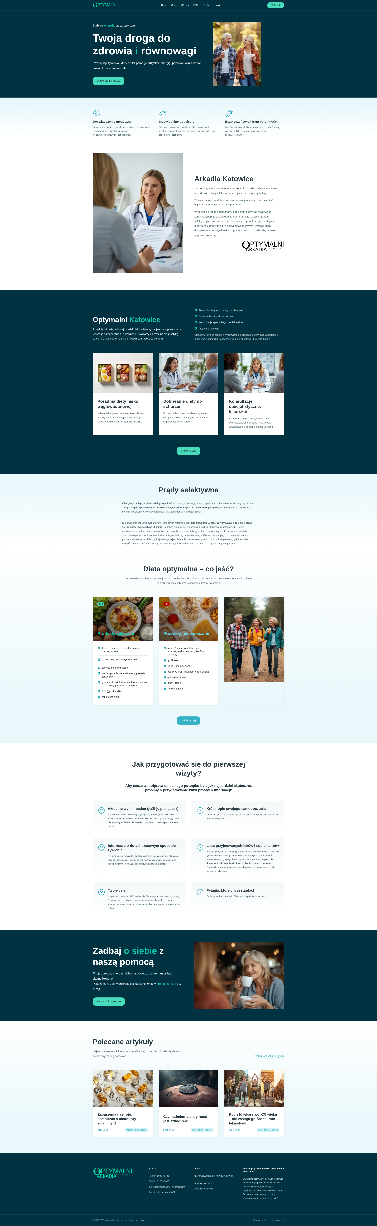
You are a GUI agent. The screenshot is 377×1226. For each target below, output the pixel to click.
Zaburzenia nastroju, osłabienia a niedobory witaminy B (116, 1118)
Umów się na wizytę (108, 80)
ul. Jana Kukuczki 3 (204, 1176)
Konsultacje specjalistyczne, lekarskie (221, 322)
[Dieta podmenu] (210, 5)
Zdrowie (143, 1130)
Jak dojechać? (168, 1192)
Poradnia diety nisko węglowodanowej (221, 310)
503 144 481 (276, 5)
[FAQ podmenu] (199, 5)
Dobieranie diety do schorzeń (216, 316)
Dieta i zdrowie (132, 1130)
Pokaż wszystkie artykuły (269, 1056)
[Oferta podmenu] (188, 5)
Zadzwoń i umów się (109, 1001)
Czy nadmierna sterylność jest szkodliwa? (185, 1119)
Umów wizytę (188, 450)
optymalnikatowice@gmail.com (170, 1186)
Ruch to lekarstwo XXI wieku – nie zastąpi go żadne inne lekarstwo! (253, 1118)
